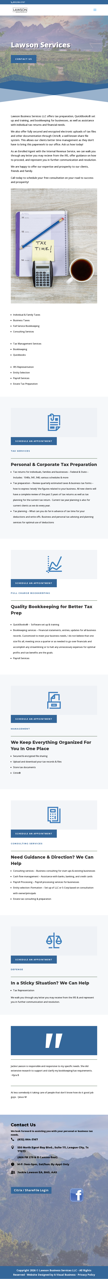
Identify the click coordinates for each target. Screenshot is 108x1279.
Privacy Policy (86, 1274)
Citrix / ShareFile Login (31, 1190)
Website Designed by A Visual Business (51, 1274)
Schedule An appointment (33, 441)
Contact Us (23, 59)
